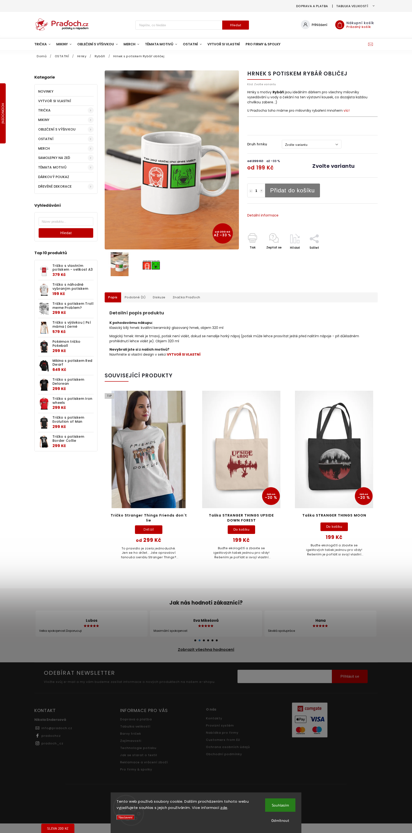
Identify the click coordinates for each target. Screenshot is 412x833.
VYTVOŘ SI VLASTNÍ (54, 101)
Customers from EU (223, 740)
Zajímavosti (130, 741)
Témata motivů (52, 167)
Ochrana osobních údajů (228, 747)
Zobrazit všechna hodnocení (206, 649)
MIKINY (44, 119)
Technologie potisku (138, 748)
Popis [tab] (113, 297)
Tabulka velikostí (352, 6)
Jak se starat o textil (138, 755)
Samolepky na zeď (54, 157)
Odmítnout (280, 820)
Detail (149, 529)
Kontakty (214, 718)
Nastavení (125, 817)
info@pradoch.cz (56, 728)
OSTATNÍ (45, 139)
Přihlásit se (349, 676)
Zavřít (362, 256)
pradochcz (51, 736)
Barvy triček (130, 734)
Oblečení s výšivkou (57, 129)
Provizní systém (220, 725)
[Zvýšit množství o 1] (261, 191)
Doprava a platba (312, 6)
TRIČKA (44, 110)
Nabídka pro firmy (222, 733)
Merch (44, 148)
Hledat (235, 25)
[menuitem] (43, 44)
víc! (347, 110)
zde (223, 807)
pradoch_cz (52, 743)
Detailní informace (262, 215)
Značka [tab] (186, 297)
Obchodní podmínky (224, 754)
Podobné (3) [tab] (135, 297)
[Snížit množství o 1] (251, 191)
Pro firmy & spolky (136, 769)
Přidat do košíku (292, 190)
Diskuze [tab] (159, 297)
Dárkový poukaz (53, 176)
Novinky (45, 91)
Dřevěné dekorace (55, 186)
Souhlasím (280, 805)
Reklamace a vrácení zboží (144, 762)
